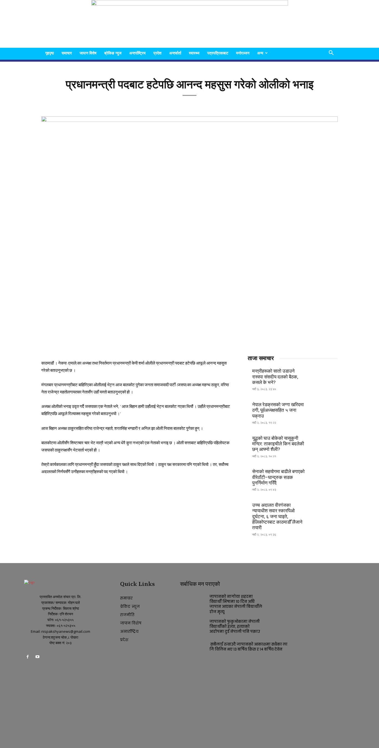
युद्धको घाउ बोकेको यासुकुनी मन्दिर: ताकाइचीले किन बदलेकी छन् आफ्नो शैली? (278, 443)
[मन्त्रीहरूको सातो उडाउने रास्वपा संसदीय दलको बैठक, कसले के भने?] (324, 376)
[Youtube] (37, 657)
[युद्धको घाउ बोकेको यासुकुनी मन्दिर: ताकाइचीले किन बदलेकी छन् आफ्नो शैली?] (324, 443)
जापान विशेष (88, 53)
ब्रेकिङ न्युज (113, 53)
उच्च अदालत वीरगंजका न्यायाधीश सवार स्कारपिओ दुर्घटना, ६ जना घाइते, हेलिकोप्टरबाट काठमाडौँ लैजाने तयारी (277, 516)
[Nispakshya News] (189, 24)
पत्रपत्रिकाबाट (217, 53)
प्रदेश (157, 53)
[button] (331, 53)
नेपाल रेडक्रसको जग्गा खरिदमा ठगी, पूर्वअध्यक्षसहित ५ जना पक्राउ (278, 410)
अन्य (260, 53)
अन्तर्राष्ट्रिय (137, 53)
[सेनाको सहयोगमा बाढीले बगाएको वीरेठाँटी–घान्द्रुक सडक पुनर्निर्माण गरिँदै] (324, 476)
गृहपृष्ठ (49, 53)
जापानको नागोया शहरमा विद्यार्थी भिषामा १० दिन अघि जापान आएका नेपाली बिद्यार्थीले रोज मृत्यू (235, 604)
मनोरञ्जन (242, 53)
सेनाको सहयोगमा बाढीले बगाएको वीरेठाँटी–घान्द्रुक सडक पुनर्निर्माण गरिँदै (278, 477)
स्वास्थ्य (194, 53)
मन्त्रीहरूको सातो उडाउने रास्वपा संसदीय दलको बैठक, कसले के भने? (275, 376)
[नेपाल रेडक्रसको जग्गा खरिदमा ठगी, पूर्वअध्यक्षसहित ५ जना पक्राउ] (324, 409)
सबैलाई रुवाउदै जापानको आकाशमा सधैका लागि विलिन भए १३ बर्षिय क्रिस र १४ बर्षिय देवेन (248, 647)
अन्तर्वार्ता (175, 53)
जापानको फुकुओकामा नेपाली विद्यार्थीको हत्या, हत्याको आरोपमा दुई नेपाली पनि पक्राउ (234, 626)
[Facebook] (27, 657)
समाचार (67, 53)
